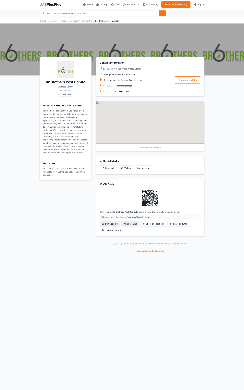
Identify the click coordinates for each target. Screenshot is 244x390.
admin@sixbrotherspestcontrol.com (119, 74)
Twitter (127, 168)
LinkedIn (145, 168)
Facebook (110, 168)
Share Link (132, 224)
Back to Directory (50, 21)
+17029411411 (122, 91)
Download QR (111, 224)
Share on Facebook (155, 224)
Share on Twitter (180, 224)
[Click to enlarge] (150, 198)
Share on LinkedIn (113, 230)
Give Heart (67, 94)
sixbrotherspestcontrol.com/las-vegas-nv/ (122, 80)
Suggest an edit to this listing (150, 251)
